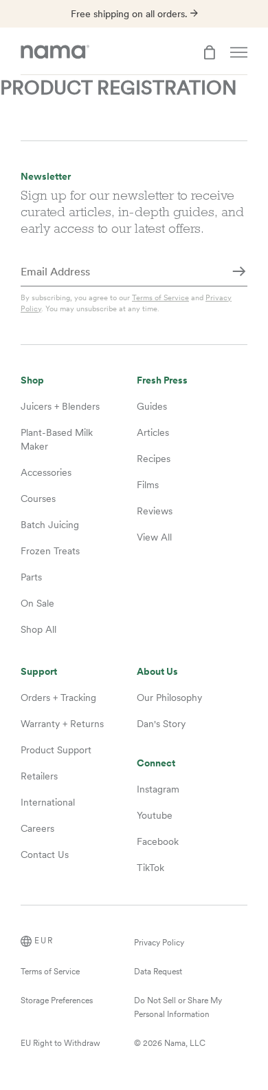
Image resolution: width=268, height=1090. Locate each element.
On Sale (37, 603)
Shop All (38, 629)
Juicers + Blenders (60, 406)
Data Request (158, 971)
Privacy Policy (159, 942)
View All (154, 537)
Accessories (46, 472)
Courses (38, 498)
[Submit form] (239, 272)
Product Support (56, 749)
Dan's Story (161, 723)
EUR (44, 940)
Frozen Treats (50, 550)
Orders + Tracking (58, 697)
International (48, 802)
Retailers (39, 776)
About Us (157, 672)
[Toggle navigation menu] (238, 52)
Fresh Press (162, 380)
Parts (31, 577)
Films (148, 484)
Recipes (153, 458)
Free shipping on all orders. (130, 13)
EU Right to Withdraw (60, 1043)
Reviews (154, 510)
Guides (152, 406)
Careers (37, 828)
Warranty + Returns (62, 723)
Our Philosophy (169, 697)
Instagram (158, 789)
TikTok (150, 867)
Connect (156, 763)
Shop (32, 380)
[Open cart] (209, 52)
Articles (153, 432)
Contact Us (45, 854)
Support (39, 672)
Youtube (154, 815)
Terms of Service (160, 297)
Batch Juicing (50, 524)
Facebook (158, 841)
